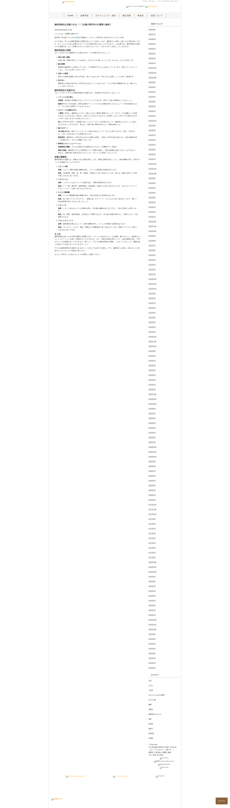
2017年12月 (152, 504)
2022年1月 (152, 274)
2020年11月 (152, 341)
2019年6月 (152, 418)
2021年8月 (152, 298)
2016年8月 (152, 581)
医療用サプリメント (155, 714)
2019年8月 (152, 408)
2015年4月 (152, 658)
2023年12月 (152, 164)
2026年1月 (152, 63)
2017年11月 (152, 509)
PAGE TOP (221, 801)
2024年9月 (152, 125)
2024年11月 (152, 121)
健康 (150, 704)
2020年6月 (152, 365)
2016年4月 (152, 600)
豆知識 (151, 738)
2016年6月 (152, 591)
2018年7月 (152, 471)
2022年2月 (152, 269)
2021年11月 (152, 284)
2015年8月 (152, 639)
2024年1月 (152, 159)
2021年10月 (152, 288)
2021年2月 (152, 327)
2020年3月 (152, 380)
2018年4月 (152, 485)
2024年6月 (152, 140)
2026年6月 (152, 39)
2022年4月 (152, 260)
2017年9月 (152, 519)
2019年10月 (152, 404)
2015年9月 (152, 634)
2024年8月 (152, 130)
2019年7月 (152, 413)
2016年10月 (152, 572)
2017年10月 (152, 514)
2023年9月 (152, 178)
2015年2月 (152, 668)
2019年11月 (152, 399)
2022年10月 (152, 231)
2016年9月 (152, 576)
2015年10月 (152, 629)
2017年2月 (152, 552)
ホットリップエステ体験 (156, 695)
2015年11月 (152, 624)
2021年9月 (152, 293)
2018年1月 (152, 500)
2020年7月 (152, 360)
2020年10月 (152, 346)
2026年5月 (152, 44)
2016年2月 (152, 610)
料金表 (141, 16)
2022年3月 (152, 264)
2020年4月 (152, 375)
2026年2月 (152, 58)
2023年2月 (152, 212)
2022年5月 (152, 255)
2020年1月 (152, 389)
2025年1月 (152, 116)
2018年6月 (152, 476)
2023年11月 (152, 169)
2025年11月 (152, 73)
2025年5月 (152, 101)
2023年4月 (152, 202)
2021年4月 (152, 317)
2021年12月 (152, 279)
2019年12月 (152, 394)
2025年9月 (152, 82)
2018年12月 (152, 447)
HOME (70, 16)
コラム (151, 685)
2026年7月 (152, 34)
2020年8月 (152, 356)
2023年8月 (152, 183)
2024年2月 (152, 154)
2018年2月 (152, 495)
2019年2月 (152, 437)
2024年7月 (152, 135)
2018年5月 (152, 480)
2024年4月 (152, 149)
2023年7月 (152, 188)
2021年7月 (152, 303)
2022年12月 (152, 221)
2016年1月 (152, 615)
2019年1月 (152, 442)
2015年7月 (152, 644)
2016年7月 (152, 586)
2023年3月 (152, 207)
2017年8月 (152, 524)
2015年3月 (152, 663)
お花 (150, 680)
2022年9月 (152, 236)
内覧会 (151, 709)
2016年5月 (152, 596)
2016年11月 (152, 567)
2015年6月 (152, 648)
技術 (150, 719)
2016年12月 (152, 562)
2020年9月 (152, 351)
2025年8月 (152, 87)
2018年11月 (152, 452)
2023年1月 (152, 217)
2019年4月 (152, 428)
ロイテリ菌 (152, 700)
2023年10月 (152, 173)
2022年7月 (152, 245)
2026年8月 (152, 29)
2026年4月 (152, 49)
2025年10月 (152, 77)
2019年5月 (152, 423)
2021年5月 (152, 312)
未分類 (151, 724)
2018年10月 (152, 456)
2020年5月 (152, 370)
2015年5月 (152, 653)
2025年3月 (152, 106)
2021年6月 (152, 308)
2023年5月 (152, 197)
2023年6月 (152, 193)
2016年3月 (152, 605)
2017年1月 (152, 557)
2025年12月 (152, 68)
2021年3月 (152, 322)
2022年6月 (152, 250)
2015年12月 (152, 620)
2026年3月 (152, 53)
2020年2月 (152, 384)
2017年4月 (152, 543)
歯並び (151, 728)
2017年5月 (152, 538)
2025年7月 (152, 92)
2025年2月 (152, 111)
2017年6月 (152, 533)
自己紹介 (151, 733)
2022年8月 (152, 241)
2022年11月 (152, 226)
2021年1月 (152, 332)
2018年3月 (152, 490)
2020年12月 (152, 336)
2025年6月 (152, 97)
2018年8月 (152, 466)
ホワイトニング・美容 (105, 16)
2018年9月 (152, 461)
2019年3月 (152, 432)
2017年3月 (152, 548)
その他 (151, 690)
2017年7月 (152, 528)
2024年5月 (152, 145)
